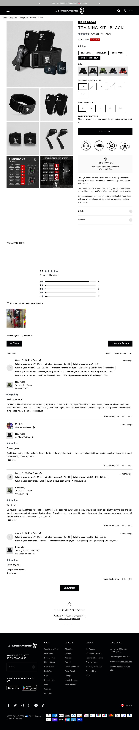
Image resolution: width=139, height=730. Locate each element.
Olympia (68, 676)
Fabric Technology (72, 667)
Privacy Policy (91, 662)
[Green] (103, 71)
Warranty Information (94, 667)
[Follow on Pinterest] (29, 705)
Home (5, 18)
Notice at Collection (15, 719)
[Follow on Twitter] (15, 705)
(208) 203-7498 (65, 619)
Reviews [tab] (13, 336)
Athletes (68, 662)
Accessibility (91, 671)
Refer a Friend (70, 684)
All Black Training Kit (24, 437)
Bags (46, 676)
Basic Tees (48, 671)
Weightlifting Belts (51, 649)
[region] (16, 318)
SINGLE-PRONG (118, 53)
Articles (68, 658)
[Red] (123, 71)
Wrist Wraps (49, 667)
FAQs (88, 676)
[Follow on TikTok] (43, 705)
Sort (108, 353)
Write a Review (122, 344)
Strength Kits (23, 18)
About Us (68, 649)
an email (120, 667)
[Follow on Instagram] (22, 705)
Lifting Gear (13, 18)
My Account (90, 649)
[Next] (99, 3)
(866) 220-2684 (126, 662)
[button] (94, 33)
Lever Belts (48, 653)
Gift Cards (48, 693)
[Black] (83, 71)
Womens (47, 689)
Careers (68, 653)
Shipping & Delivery (93, 653)
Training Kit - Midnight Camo (27, 552)
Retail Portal (70, 671)
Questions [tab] (27, 336)
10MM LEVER (86, 53)
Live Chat (76, 619)
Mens (46, 684)
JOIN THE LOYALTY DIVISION (69, 3)
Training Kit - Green (23, 386)
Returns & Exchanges (94, 658)
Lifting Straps (49, 662)
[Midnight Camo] (113, 71)
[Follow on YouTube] (36, 705)
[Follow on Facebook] (8, 705)
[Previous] (39, 3)
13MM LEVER (101, 53)
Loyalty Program (71, 680)
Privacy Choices (34, 716)
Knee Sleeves (49, 658)
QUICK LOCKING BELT (89, 58)
